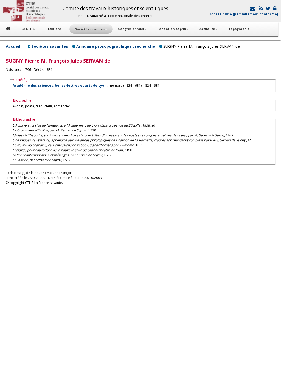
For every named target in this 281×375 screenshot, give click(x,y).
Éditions (55, 29)
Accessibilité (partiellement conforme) (243, 14)
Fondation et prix (172, 29)
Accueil (13, 46)
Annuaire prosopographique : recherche (115, 46)
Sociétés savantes (50, 46)
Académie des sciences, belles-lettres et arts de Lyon (59, 85)
